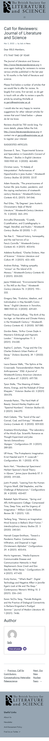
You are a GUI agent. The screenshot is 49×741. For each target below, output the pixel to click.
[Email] (25, 648)
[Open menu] (24, 17)
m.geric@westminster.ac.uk (17, 102)
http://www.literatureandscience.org (21, 64)
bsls (9, 642)
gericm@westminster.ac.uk (30, 135)
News (28, 43)
